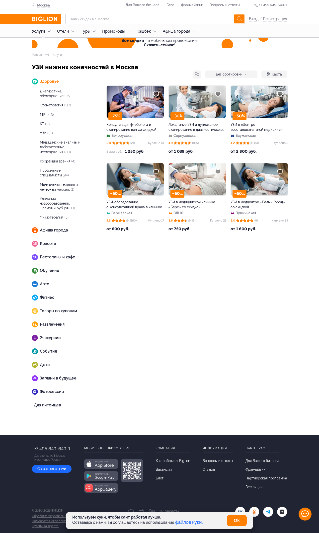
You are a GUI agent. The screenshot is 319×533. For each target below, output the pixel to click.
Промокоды (113, 31)
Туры (85, 31)
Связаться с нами (51, 469)
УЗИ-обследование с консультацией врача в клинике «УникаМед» (134, 205)
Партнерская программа (266, 478)
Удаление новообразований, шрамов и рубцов (57, 203)
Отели (63, 31)
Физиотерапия (54, 217)
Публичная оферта (45, 526)
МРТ (47, 115)
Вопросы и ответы (225, 5)
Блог (170, 5)
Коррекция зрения (57, 161)
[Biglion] (46, 19)
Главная (37, 55)
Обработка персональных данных (56, 516)
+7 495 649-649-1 (273, 5)
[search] (239, 18)
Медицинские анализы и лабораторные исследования (60, 147)
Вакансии (164, 469)
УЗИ (46, 133)
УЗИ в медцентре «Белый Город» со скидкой (258, 204)
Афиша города (176, 31)
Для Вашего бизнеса (143, 5)
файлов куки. (189, 522)
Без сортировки (229, 74)
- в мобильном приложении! (159, 42)
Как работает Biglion (173, 461)
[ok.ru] (254, 512)
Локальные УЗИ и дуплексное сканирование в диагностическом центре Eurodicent (196, 127)
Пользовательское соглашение (54, 521)
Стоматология (55, 105)
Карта (277, 74)
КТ (45, 124)
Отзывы (209, 469)
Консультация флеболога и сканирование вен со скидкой (131, 127)
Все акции (253, 487)
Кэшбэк (144, 31)
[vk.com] (240, 512)
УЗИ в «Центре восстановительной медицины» (257, 127)
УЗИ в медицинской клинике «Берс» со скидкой (191, 204)
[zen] (282, 512)
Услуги (38, 31)
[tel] (268, 512)
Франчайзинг (192, 5)
